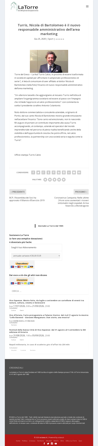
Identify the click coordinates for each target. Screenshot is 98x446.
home (18, 441)
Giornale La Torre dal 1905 (50, 226)
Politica (24, 441)
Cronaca (32, 441)
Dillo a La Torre (71, 441)
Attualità (49, 441)
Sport (50, 38)
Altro (62, 441)
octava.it (43, 437)
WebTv (56, 441)
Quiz (80, 441)
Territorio (40, 441)
